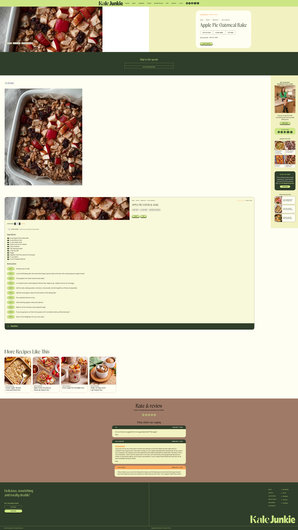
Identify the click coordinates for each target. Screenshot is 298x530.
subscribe (285, 186)
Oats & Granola (225, 20)
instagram (286, 489)
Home (201, 20)
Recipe (208, 20)
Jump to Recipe (206, 43)
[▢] (8, 238)
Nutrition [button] (14, 326)
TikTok (284, 492)
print (135, 216)
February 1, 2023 (177, 441)
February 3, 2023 (177, 467)
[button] (201, 15)
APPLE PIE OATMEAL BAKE (149, 67)
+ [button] (19, 224)
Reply (116, 434)
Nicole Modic (204, 37)
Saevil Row (159, 528)
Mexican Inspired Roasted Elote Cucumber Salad (278, 152)
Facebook (285, 496)
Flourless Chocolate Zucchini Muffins (290, 151)
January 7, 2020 (177, 427)
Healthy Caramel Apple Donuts (289, 166)
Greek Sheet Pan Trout (277, 166)
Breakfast (215, 20)
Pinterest (285, 503)
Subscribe (13, 511)
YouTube (285, 499)
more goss (285, 123)
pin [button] (143, 216)
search (181, 3)
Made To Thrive (167, 528)
